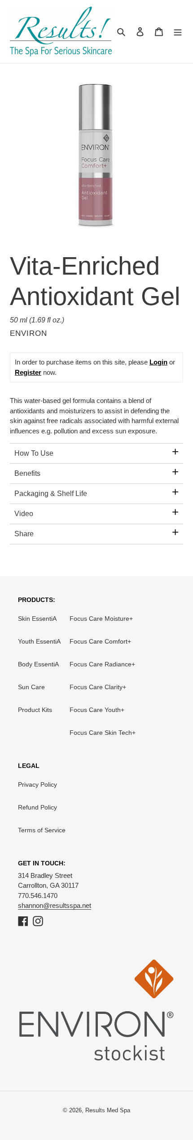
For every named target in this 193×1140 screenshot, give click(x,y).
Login (158, 362)
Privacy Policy (37, 784)
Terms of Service (42, 830)
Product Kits (35, 709)
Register (28, 372)
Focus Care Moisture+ (101, 618)
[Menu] (177, 31)
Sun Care (31, 687)
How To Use (33, 453)
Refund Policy (37, 807)
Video (23, 513)
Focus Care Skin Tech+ (103, 732)
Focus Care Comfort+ (100, 641)
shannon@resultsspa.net (54, 905)
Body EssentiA (38, 664)
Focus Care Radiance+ (102, 664)
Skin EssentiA (37, 618)
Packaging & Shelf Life (50, 493)
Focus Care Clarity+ (98, 687)
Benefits (27, 473)
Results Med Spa (107, 1110)
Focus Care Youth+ (97, 709)
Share (24, 534)
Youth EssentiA (39, 641)
